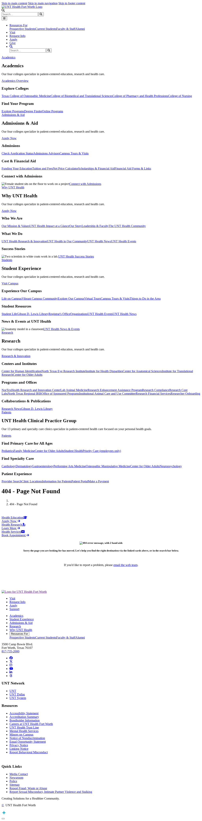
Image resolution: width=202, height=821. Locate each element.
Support (14, 609)
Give (12, 43)
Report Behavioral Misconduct (28, 752)
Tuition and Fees (42, 168)
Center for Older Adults (27, 374)
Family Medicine (24, 451)
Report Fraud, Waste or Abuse (28, 788)
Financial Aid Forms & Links (133, 168)
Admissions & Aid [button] (13, 114)
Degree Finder (33, 111)
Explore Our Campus (71, 298)
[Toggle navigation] (4, 18)
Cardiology (9, 466)
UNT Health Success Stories (76, 256)
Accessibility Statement (23, 713)
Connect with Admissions (85, 184)
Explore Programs (13, 111)
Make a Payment (98, 481)
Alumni (80, 28)
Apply (13, 39)
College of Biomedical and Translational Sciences (81, 96)
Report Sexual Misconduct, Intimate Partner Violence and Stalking (50, 791)
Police (13, 781)
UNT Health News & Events (61, 329)
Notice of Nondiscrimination (27, 738)
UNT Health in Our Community (67, 241)
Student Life (9, 314)
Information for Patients (56, 481)
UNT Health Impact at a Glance (49, 226)
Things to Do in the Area (145, 298)
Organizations (79, 314)
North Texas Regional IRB (24, 393)
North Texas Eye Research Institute (63, 371)
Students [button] (7, 260)
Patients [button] (6, 412)
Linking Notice (18, 748)
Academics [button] (8, 57)
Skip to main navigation (43, 3)
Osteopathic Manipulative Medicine (108, 466)
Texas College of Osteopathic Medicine (26, 96)
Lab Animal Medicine (74, 390)
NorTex (6, 390)
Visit (12, 32)
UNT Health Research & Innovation (24, 241)
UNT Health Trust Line (24, 727)
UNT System (17, 698)
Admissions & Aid (21, 622)
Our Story (75, 226)
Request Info (17, 36)
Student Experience (21, 619)
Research (15, 626)
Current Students (45, 28)
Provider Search (12, 481)
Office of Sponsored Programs (60, 393)
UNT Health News (99, 241)
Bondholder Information (24, 720)
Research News (11, 408)
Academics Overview (15, 80)
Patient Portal (79, 481)
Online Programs (52, 111)
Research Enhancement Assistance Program (115, 390)
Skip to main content (14, 3)
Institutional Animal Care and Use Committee (107, 393)
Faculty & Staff (65, 28)
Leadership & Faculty (95, 226)
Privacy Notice (18, 745)
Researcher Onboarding (185, 393)
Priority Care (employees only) (102, 451)
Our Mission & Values (15, 226)
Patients (6, 435)
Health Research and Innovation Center (35, 390)
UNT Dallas (17, 694)
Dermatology (24, 466)
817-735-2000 (10, 651)
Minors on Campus (21, 734)
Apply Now (9, 138)
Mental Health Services (23, 731)
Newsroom (16, 777)
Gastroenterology (42, 466)
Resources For (19, 633)
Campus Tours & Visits (74, 153)
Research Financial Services (153, 393)
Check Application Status (17, 153)
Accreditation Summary (24, 716)
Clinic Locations (32, 481)
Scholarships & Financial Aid (96, 168)
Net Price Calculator (65, 168)
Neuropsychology (171, 466)
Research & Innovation (16, 356)
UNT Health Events (123, 241)
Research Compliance (155, 390)
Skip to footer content (71, 3)
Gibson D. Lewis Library (33, 314)
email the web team (125, 565)
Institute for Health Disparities (104, 371)
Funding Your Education (17, 168)
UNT (12, 691)
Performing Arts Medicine (69, 466)
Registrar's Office (59, 314)
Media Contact (18, 774)
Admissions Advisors (46, 153)
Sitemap (14, 784)
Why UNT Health (20, 630)
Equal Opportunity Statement (27, 741)
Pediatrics (8, 451)
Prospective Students (22, 28)
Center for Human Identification (21, 371)
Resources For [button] (18, 25)
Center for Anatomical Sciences (142, 371)
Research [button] (7, 332)
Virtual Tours (92, 298)
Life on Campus (12, 298)
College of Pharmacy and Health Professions (140, 96)
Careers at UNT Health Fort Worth (31, 724)
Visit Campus (10, 283)
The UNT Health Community (127, 226)
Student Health (73, 451)
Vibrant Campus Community (40, 298)
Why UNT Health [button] (13, 187)
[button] (3, 10)
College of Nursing (180, 96)
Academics (16, 615)
